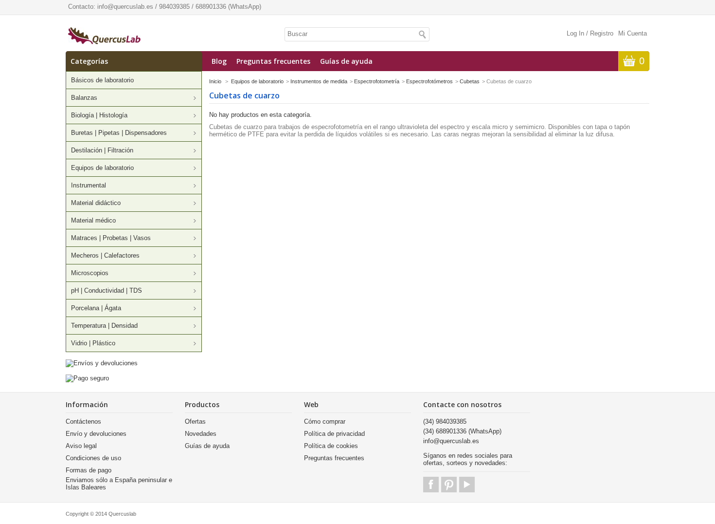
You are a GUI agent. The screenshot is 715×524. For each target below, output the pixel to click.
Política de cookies (331, 445)
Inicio (215, 81)
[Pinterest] (449, 484)
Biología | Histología (99, 115)
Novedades (200, 433)
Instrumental (88, 185)
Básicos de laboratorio (102, 80)
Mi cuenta (632, 33)
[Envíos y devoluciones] (102, 363)
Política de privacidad (334, 433)
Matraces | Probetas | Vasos (111, 238)
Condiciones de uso (93, 458)
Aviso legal (81, 445)
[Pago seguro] (87, 378)
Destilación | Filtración (102, 150)
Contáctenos (83, 421)
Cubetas (470, 81)
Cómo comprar (324, 421)
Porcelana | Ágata (96, 308)
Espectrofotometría (376, 81)
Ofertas (195, 421)
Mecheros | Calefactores (105, 255)
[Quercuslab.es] (104, 36)
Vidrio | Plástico (93, 343)
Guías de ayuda (346, 61)
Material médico (93, 220)
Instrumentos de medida (318, 81)
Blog (219, 61)
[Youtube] (467, 484)
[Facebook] (431, 484)
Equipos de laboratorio (102, 167)
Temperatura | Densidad (104, 325)
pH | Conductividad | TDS (106, 290)
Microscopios (89, 273)
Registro (601, 33)
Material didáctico (96, 202)
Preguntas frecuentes (273, 61)
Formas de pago (88, 470)
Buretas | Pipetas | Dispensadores (119, 132)
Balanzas (84, 97)
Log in (575, 33)
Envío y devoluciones (96, 433)
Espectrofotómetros (429, 81)
